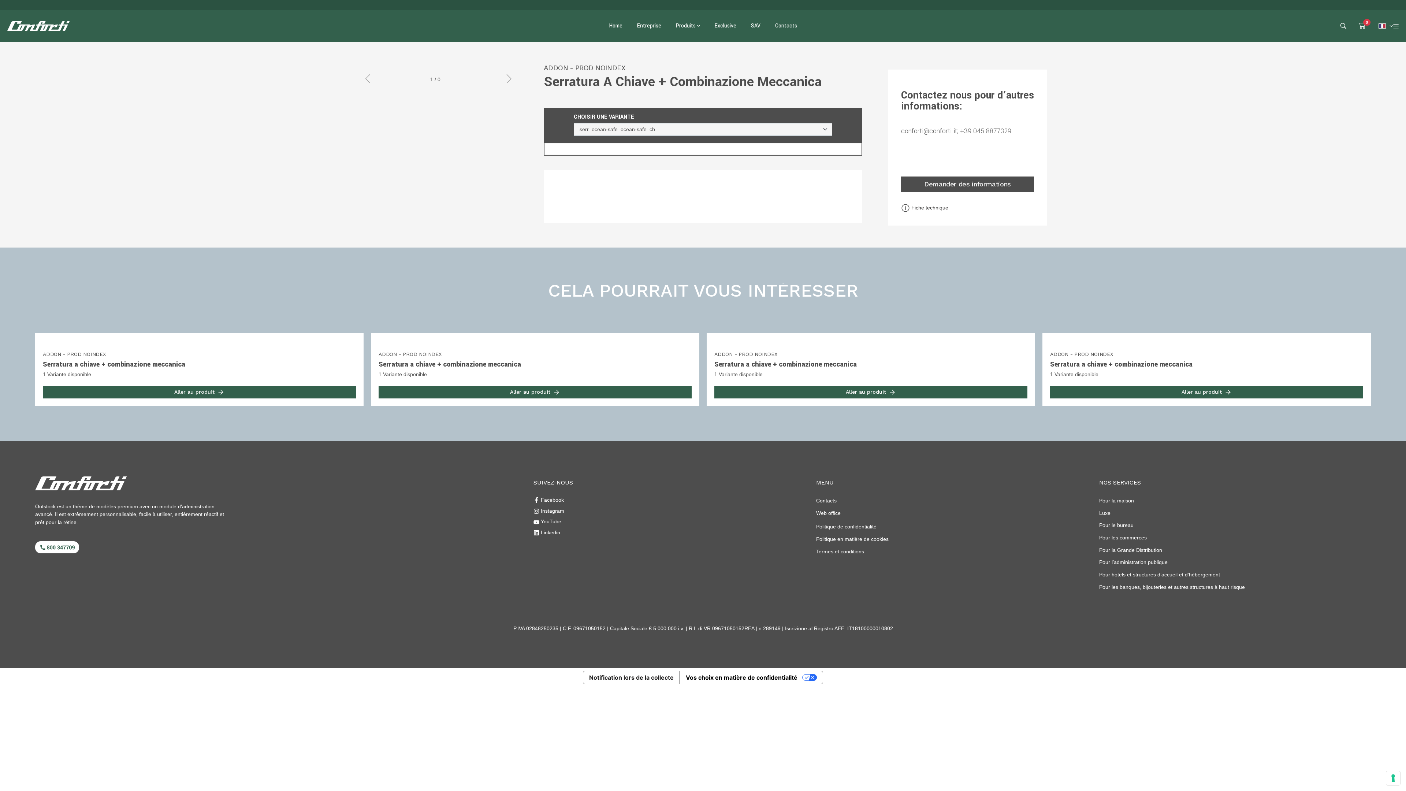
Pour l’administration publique (1133, 562)
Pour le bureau (1116, 525)
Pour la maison (1116, 501)
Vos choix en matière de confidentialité (741, 677)
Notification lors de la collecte (631, 677)
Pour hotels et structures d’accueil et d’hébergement (1159, 575)
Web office (828, 513)
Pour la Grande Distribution (1130, 550)
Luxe (1105, 513)
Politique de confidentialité (846, 527)
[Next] (506, 80)
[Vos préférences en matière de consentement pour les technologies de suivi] (1393, 778)
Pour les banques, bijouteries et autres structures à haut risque (1172, 587)
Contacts (826, 501)
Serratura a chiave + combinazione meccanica (114, 364)
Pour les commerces (1123, 538)
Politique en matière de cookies (852, 539)
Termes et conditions (840, 551)
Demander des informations (967, 184)
